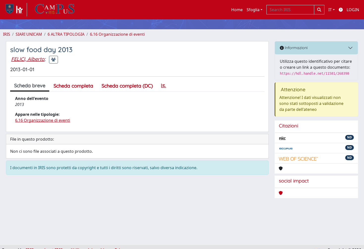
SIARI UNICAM (29, 34)
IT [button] (330, 9)
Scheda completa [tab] (73, 86)
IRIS (6, 34)
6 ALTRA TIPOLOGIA (66, 34)
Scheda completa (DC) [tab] (127, 86)
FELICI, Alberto (27, 59)
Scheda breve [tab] (29, 85)
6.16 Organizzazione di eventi (117, 34)
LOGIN (353, 9)
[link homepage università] (54, 9)
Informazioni (296, 47)
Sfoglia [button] (253, 9)
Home (237, 9)
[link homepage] (15, 9)
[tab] (163, 86)
